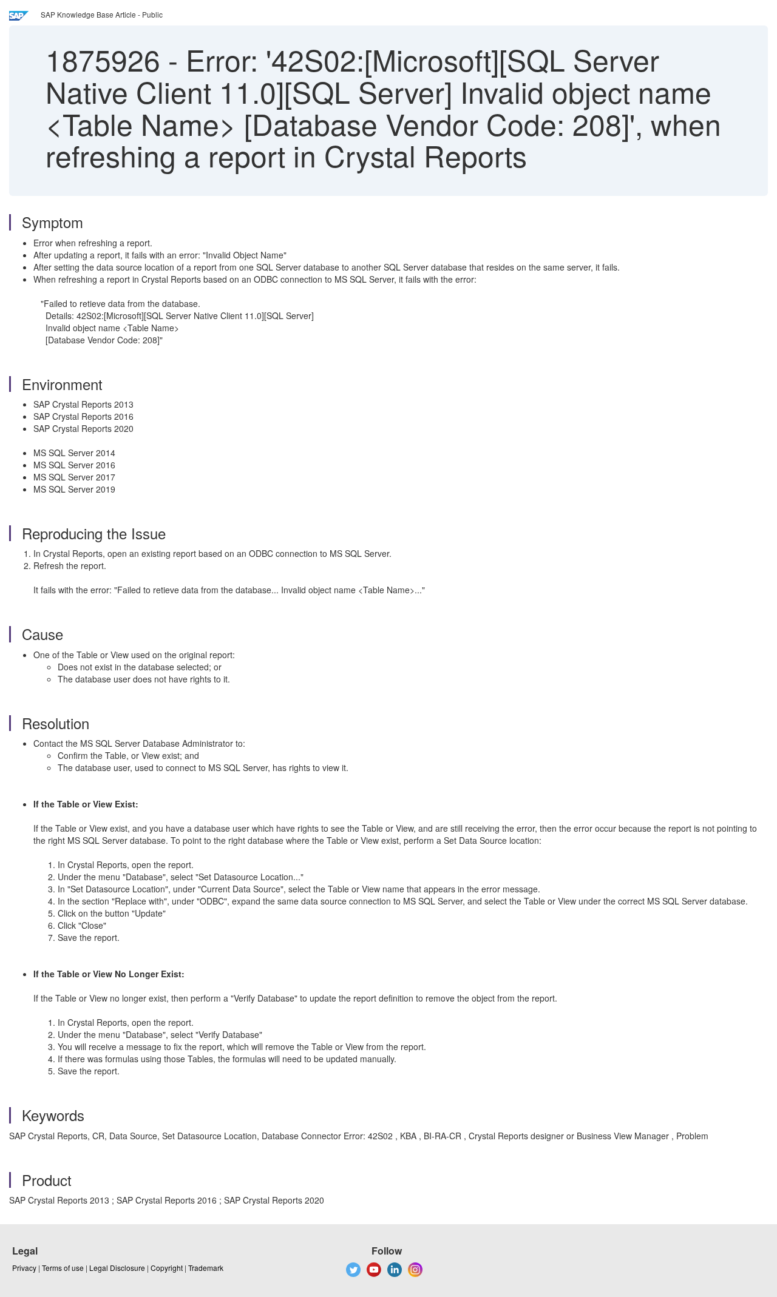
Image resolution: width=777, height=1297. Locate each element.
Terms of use (63, 1267)
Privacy (24, 1267)
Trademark (205, 1267)
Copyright (167, 1267)
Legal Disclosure (117, 1267)
